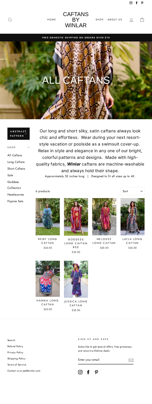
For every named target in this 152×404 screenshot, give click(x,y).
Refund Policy (15, 346)
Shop (100, 19)
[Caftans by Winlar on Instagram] (80, 372)
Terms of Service (16, 364)
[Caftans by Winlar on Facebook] (88, 372)
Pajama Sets (15, 201)
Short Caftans (16, 168)
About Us (115, 19)
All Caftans (14, 155)
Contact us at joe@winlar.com (23, 371)
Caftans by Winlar (76, 19)
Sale (10, 175)
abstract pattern (18, 134)
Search (11, 340)
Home (51, 19)
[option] (76, 38)
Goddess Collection (14, 185)
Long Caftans (16, 162)
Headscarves (15, 194)
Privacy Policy (15, 352)
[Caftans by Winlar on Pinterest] (96, 372)
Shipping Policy (16, 358)
